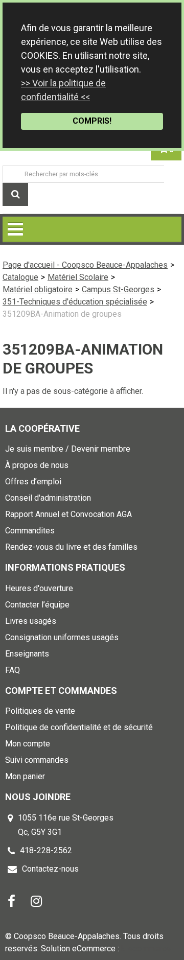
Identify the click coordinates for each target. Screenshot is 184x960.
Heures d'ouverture (39, 588)
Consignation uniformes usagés (62, 637)
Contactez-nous (50, 869)
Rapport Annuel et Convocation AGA (68, 514)
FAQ (12, 670)
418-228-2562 (46, 850)
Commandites (30, 530)
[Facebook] (11, 900)
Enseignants (27, 654)
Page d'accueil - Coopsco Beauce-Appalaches (85, 265)
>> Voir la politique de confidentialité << (63, 90)
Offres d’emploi (33, 481)
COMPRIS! (92, 121)
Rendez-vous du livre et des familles (71, 547)
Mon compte (27, 743)
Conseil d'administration (48, 498)
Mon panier (25, 776)
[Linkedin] (36, 900)
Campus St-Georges (118, 289)
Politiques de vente (40, 711)
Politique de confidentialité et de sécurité (79, 727)
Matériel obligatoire (38, 289)
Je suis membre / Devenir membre (67, 449)
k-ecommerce (146, 948)
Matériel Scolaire (78, 277)
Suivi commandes (36, 760)
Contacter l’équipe (37, 605)
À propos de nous (36, 465)
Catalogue (20, 277)
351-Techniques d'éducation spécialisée (75, 302)
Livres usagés (30, 621)
